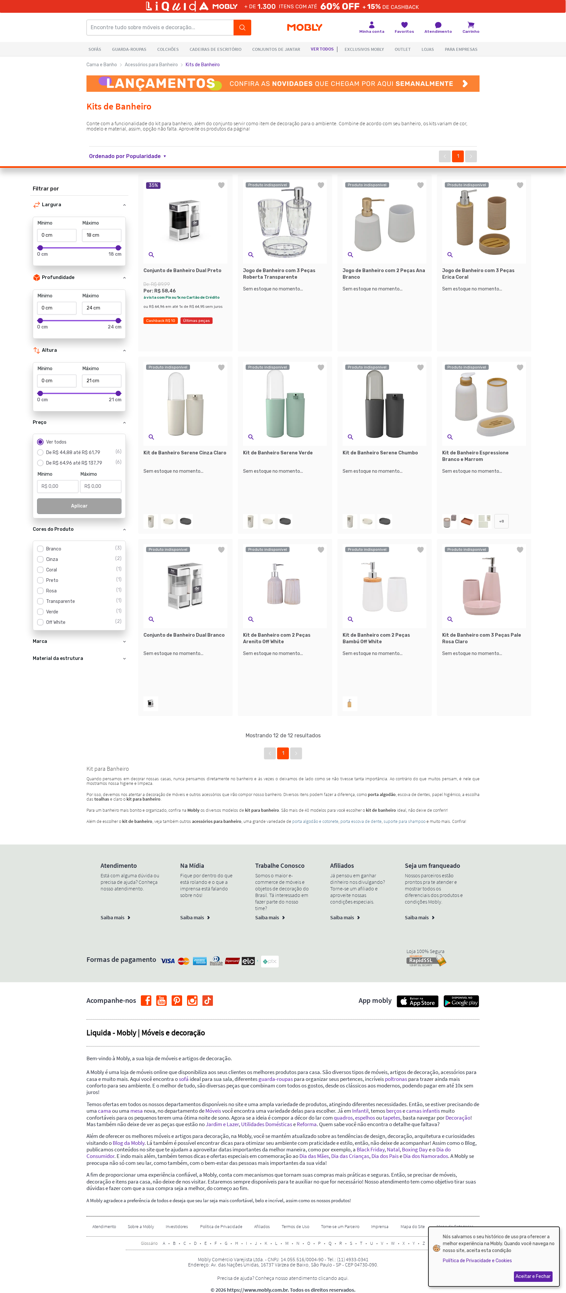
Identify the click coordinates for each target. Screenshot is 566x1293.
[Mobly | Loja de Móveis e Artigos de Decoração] (304, 27)
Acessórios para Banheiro (151, 65)
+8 (501, 521)
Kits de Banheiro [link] (203, 65)
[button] (131, 156)
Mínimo (45, 223)
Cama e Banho (101, 65)
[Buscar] (242, 27)
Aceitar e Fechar (533, 1276)
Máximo (91, 223)
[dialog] (493, 1256)
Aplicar (79, 506)
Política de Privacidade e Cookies (477, 1260)
